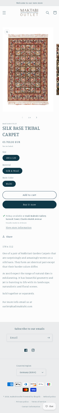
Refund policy (49, 396)
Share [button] (9, 236)
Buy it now (29, 204)
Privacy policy (22, 402)
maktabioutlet (16, 396)
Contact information (31, 406)
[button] (4, 12)
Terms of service (39, 402)
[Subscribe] (48, 338)
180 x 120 (11, 157)
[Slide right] (36, 117)
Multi (9, 183)
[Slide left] (22, 117)
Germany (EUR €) (28, 372)
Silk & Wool (12, 170)
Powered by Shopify (31, 396)
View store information (19, 227)
